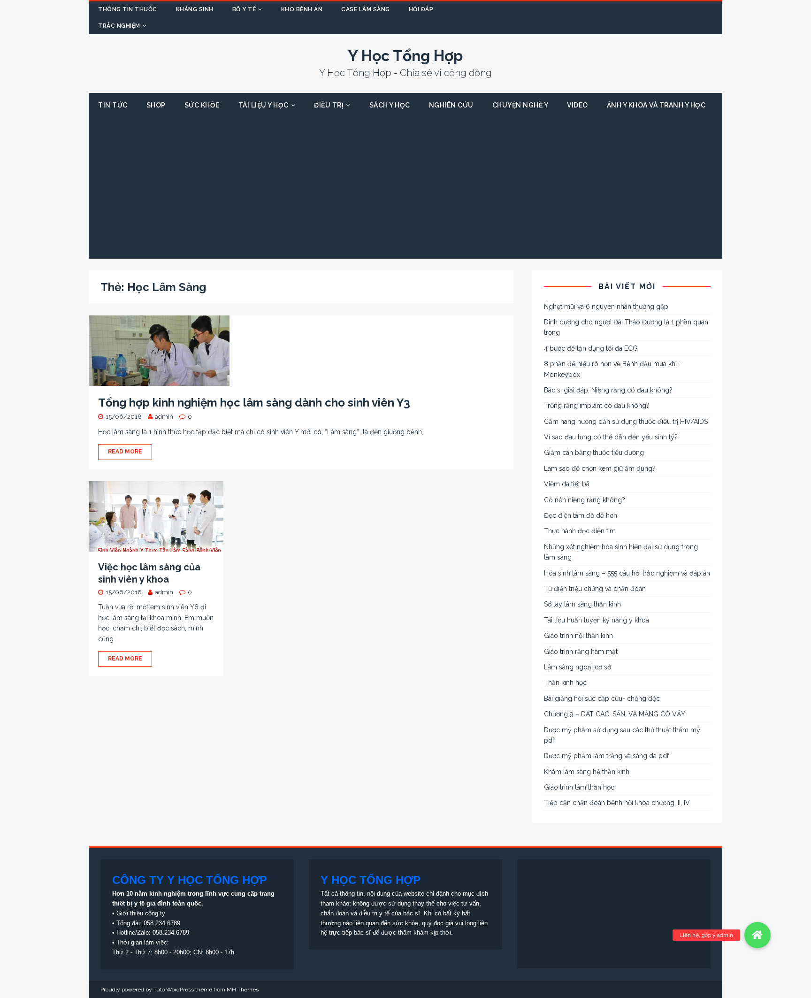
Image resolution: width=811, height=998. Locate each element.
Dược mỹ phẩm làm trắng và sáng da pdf (606, 756)
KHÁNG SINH (195, 9)
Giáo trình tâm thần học (579, 787)
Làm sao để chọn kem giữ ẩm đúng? (600, 468)
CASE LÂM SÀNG (365, 9)
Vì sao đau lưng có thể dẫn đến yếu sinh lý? (611, 437)
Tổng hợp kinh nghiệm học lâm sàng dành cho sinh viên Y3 (254, 402)
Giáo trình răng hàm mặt (581, 651)
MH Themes (243, 989)
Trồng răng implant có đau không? (597, 405)
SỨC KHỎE (202, 105)
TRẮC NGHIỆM (119, 26)
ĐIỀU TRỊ (329, 105)
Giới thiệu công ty (140, 913)
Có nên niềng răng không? (584, 500)
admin (164, 416)
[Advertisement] (405, 188)
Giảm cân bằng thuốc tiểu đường (594, 452)
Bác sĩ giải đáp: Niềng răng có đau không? (608, 390)
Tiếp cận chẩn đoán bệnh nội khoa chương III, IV (617, 802)
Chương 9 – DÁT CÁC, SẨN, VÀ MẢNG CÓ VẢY (614, 714)
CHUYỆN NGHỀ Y (520, 105)
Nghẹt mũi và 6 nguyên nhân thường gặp (606, 306)
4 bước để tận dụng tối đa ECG (591, 348)
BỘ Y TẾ (244, 9)
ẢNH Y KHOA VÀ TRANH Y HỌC (656, 105)
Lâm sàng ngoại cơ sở (577, 667)
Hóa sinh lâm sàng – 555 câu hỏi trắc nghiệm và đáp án (627, 573)
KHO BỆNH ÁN (302, 9)
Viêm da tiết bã (566, 484)
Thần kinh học (565, 682)
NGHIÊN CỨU (451, 105)
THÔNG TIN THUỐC (127, 9)
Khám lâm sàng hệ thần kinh (586, 771)
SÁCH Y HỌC (389, 105)
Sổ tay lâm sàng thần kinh (582, 604)
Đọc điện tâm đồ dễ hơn (580, 515)
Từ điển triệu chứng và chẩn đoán (595, 588)
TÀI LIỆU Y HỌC (263, 105)
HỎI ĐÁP (421, 9)
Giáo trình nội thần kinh (578, 635)
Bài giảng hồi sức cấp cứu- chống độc (602, 698)
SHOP (156, 105)
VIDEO (577, 105)
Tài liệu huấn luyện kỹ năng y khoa (596, 620)
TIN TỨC (113, 105)
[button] (757, 935)
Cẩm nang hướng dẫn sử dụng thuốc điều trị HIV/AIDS (626, 421)
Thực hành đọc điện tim (580, 531)
